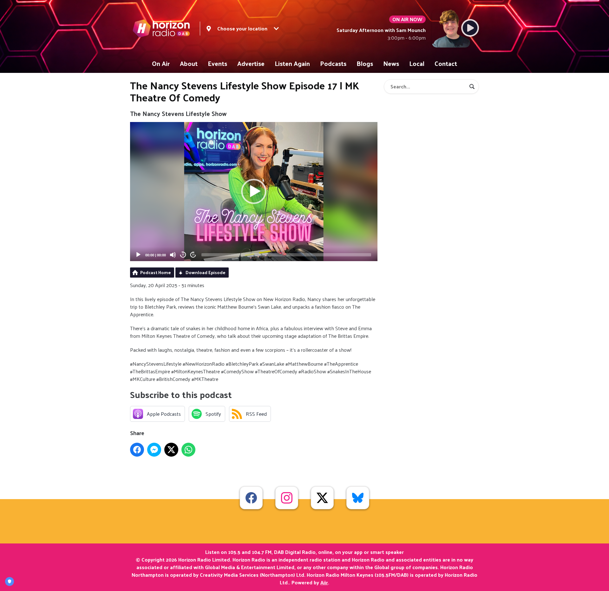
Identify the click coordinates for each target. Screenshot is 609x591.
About (189, 63)
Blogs (365, 63)
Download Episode (206, 272)
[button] (253, 191)
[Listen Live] (470, 28)
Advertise (251, 63)
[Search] (472, 86)
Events (217, 63)
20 (183, 254)
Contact (446, 63)
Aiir (324, 582)
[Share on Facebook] (137, 450)
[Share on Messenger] (154, 450)
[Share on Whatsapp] (188, 450)
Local (416, 63)
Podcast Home (155, 272)
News (391, 63)
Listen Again (292, 63)
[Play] (138, 255)
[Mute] (173, 255)
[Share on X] (171, 450)
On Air (161, 63)
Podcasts (333, 63)
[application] (253, 191)
